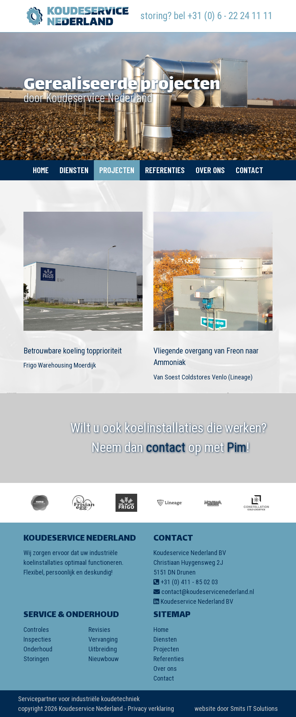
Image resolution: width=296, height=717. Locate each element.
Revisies (99, 629)
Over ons (210, 170)
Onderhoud (37, 649)
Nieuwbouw (103, 659)
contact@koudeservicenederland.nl (207, 591)
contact (165, 447)
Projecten (116, 170)
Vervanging (103, 639)
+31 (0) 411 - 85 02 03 (189, 582)
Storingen (36, 659)
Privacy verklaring (151, 708)
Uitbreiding (102, 649)
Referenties (165, 170)
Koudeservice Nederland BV (197, 601)
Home (41, 170)
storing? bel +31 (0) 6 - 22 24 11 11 (206, 16)
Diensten (74, 170)
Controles (36, 629)
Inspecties (37, 639)
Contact (249, 170)
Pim (236, 447)
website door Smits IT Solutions (236, 708)
